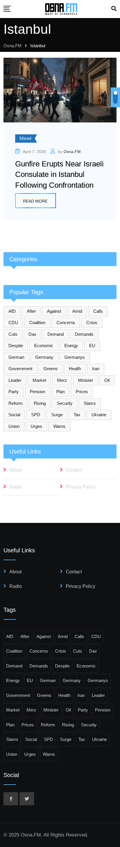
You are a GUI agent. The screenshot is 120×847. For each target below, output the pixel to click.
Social (14, 414)
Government (20, 368)
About (15, 470)
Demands (84, 334)
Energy (71, 345)
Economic (43, 345)
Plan (60, 391)
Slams (90, 403)
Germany (44, 357)
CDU (13, 322)
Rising (40, 403)
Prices (82, 391)
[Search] (114, 9)
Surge (57, 414)
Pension (37, 391)
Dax (32, 334)
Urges (36, 426)
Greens (50, 368)
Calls (98, 311)
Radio (15, 486)
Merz (62, 380)
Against (54, 311)
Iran (95, 368)
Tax (77, 414)
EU (92, 345)
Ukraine (98, 414)
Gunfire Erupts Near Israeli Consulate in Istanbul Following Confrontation (59, 174)
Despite (15, 345)
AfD (12, 311)
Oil (107, 380)
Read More (35, 201)
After (31, 311)
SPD (35, 414)
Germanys (74, 357)
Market (39, 380)
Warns (59, 426)
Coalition (37, 322)
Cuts (12, 334)
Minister (85, 380)
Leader (15, 380)
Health (75, 368)
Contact (74, 470)
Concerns (66, 322)
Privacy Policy (80, 486)
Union (14, 426)
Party (13, 391)
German (16, 357)
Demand (55, 334)
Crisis (91, 322)
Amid (77, 311)
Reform (15, 403)
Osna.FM (72, 151)
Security (65, 403)
